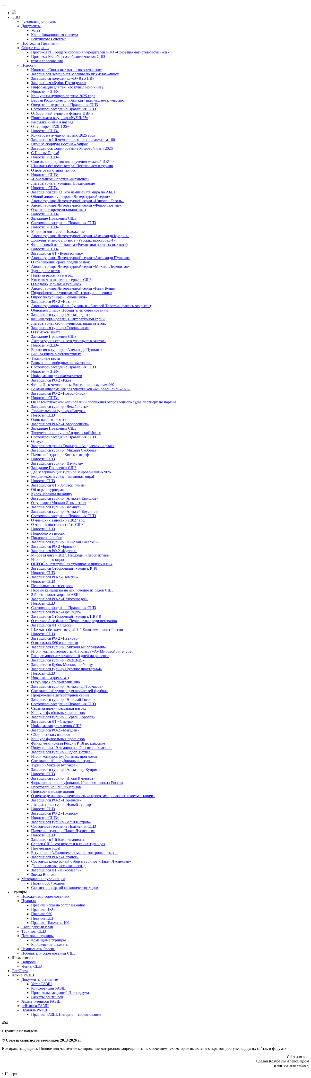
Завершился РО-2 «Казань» (53, 301)
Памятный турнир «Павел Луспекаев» (63, 831)
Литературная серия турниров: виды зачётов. (68, 323)
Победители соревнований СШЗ (48, 953)
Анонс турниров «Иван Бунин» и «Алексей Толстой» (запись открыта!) (91, 306)
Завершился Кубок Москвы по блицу (62, 664)
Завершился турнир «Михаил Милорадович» (68, 647)
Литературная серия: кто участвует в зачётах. (68, 341)
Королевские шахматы (50, 944)
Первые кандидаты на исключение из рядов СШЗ (72, 590)
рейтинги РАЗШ (35, 1006)
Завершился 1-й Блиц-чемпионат (58, 839)
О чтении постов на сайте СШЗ (57, 524)
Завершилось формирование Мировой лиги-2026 (72, 148)
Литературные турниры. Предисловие (63, 183)
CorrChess (20, 971)
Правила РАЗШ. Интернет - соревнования (66, 1014)
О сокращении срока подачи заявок (60, 262)
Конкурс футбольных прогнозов (58, 713)
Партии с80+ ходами (48, 883)
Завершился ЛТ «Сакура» (52, 721)
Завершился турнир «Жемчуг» (56, 507)
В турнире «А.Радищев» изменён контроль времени (74, 853)
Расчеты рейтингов (47, 997)
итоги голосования (47, 61)
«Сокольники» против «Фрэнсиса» (60, 179)
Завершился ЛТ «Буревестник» (57, 253)
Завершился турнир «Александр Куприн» (65, 769)
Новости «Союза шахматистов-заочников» (66, 70)
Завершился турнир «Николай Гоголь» (63, 699)
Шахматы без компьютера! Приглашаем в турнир (72, 166)
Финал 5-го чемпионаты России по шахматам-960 (72, 385)
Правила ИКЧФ (44, 909)
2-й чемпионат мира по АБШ (55, 594)
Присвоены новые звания (52, 791)
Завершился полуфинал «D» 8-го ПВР (63, 78)
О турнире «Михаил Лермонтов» (58, 503)
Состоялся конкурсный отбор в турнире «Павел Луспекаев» (81, 861)
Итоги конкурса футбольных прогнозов (64, 756)
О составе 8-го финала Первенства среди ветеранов (74, 621)
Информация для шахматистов (56, 376)
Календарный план (37, 927)
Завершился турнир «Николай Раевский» (65, 542)
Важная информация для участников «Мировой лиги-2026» (80, 389)
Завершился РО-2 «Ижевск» (54, 813)
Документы (31, 26)
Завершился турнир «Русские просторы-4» (66, 669)
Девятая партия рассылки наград (58, 866)
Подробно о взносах (48, 533)
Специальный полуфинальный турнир (63, 761)
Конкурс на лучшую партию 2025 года (63, 96)
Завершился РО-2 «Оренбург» (56, 612)
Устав (35, 30)
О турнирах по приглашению (55, 682)
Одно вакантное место (50, 419)
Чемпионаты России (38, 949)
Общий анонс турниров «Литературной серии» (70, 196)
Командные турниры (48, 940)
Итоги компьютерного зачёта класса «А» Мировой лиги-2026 (82, 651)
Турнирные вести (45, 271)
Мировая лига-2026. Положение (58, 231)
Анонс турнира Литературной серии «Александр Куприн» (80, 236)
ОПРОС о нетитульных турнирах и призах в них (71, 564)
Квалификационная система (54, 35)
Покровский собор (46, 538)
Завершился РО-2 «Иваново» (55, 638)
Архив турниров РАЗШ (40, 1001)
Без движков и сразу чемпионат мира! (62, 476)
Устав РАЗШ (41, 984)
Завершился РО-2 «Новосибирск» (59, 393)
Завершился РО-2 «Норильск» (56, 800)
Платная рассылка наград (52, 275)
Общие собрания (35, 48)
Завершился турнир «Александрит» (60, 315)
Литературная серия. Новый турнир (61, 804)
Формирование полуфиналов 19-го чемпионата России (77, 783)
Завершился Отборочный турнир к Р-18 (64, 568)
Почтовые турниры (37, 936)
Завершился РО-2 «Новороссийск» (60, 424)
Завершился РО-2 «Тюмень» (54, 577)
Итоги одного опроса (49, 559)
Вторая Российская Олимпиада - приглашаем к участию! (78, 100)
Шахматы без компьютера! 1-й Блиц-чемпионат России (77, 629)
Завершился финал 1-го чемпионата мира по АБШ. (73, 192)
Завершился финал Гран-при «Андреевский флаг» (72, 446)
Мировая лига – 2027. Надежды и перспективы (70, 555)
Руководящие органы (39, 21)
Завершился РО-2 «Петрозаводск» (59, 599)
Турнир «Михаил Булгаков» (54, 765)
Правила (28, 901)
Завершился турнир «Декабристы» (60, 406)
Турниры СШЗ (33, 931)
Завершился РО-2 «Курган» (54, 551)
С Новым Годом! (45, 153)
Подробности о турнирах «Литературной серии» (71, 293)
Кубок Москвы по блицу (51, 494)
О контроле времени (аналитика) (58, 210)
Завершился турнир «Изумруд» (57, 463)
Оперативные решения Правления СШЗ (64, 105)
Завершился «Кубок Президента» (58, 83)
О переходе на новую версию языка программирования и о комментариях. (93, 796)
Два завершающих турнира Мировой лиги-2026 (71, 472)
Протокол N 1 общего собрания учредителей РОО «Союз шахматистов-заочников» (100, 52)
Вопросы (28, 962)
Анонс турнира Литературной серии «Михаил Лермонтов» (80, 266)
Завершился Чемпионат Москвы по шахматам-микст (75, 74)
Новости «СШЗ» (45, 91)
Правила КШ (42, 918)
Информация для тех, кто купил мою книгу (67, 87)
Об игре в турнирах (47, 489)
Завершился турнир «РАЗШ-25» (57, 660)
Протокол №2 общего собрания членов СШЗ (68, 56)
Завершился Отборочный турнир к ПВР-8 (66, 616)
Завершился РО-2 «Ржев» (52, 380)
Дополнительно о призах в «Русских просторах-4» (73, 240)
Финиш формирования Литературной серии (68, 319)
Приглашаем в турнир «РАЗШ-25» (59, 118)
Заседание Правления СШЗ (54, 218)
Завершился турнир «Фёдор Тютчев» (62, 752)
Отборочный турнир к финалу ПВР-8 (62, 113)
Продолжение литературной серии (60, 695)
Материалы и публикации (43, 879)
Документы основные (39, 979)
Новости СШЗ (43, 415)
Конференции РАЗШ (48, 988)
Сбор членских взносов (50, 734)
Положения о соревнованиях (45, 896)
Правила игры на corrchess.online (58, 905)
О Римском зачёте (45, 332)
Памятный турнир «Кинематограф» (61, 454)
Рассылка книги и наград (52, 122)
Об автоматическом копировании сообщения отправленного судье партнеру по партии (103, 402)
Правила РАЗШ (34, 1010)
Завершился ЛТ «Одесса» (52, 625)
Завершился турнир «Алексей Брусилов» (65, 511)
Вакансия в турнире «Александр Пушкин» (66, 350)
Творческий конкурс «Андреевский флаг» (66, 433)
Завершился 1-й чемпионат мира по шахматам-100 (73, 140)
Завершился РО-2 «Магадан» (55, 730)
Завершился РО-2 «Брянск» (54, 546)
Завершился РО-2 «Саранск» (55, 857)
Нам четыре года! (45, 848)
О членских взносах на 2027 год (58, 520)
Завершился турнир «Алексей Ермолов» (64, 498)
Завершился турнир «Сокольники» (60, 328)
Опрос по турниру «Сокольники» (59, 297)
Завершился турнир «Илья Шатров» (61, 822)
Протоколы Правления (40, 43)
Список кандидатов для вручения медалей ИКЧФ (72, 161)
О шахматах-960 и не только (54, 643)
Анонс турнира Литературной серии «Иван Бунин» (74, 288)
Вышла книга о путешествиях (56, 354)
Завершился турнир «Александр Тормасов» (67, 686)
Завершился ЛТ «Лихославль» (56, 870)
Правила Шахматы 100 (50, 923)
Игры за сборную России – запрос (59, 144)
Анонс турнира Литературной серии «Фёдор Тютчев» (76, 205)
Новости (28, 65)
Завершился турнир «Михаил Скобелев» (64, 450)
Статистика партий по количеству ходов (64, 888)
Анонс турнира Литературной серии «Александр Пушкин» (80, 258)
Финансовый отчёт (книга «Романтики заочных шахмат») (79, 245)
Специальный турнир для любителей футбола (69, 691)
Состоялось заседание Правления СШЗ (63, 109)
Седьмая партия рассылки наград (58, 708)
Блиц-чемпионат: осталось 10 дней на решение (70, 656)
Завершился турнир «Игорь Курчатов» (63, 778)
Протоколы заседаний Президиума (60, 993)
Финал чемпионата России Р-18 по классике (68, 743)
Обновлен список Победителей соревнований (69, 310)
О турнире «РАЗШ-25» (50, 126)
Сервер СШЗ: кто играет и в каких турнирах (68, 844)
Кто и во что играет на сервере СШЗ (61, 280)
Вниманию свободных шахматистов (61, 363)
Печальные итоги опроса (52, 586)
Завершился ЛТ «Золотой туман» (58, 485)
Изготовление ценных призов (56, 787)
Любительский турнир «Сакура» (58, 411)
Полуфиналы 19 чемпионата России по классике (71, 748)
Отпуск (37, 441)
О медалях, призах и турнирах (56, 284)
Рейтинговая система (48, 39)
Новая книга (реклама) (50, 678)
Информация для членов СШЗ (56, 726)
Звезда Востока (43, 874)
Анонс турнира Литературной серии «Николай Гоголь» (77, 201)
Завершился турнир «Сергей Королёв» (63, 717)
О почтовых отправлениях (53, 170)
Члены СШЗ (31, 966)
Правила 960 (41, 914)
